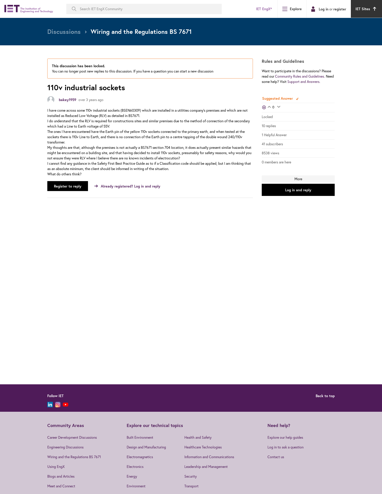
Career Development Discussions (72, 437)
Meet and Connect (61, 486)
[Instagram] (58, 404)
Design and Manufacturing (146, 447)
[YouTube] (65, 404)
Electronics (135, 466)
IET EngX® (264, 8)
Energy (132, 476)
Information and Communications (209, 457)
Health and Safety (198, 437)
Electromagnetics (140, 457)
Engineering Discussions (65, 447)
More (298, 179)
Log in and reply (298, 190)
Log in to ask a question (285, 447)
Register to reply (67, 186)
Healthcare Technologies (203, 447)
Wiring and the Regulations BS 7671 (74, 457)
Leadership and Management (206, 466)
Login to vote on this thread (269, 107)
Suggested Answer (278, 98)
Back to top (325, 395)
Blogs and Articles (60, 476)
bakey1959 (67, 99)
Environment (136, 486)
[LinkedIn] (50, 404)
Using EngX (56, 466)
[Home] (28, 9)
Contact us (275, 457)
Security (190, 476)
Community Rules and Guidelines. (300, 76)
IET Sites (362, 8)
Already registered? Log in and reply (130, 186)
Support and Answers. (303, 81)
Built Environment (140, 437)
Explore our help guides (285, 437)
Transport (191, 486)
